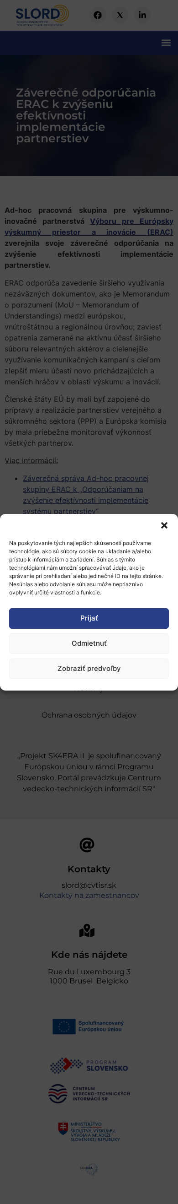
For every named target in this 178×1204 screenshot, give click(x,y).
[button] (164, 525)
